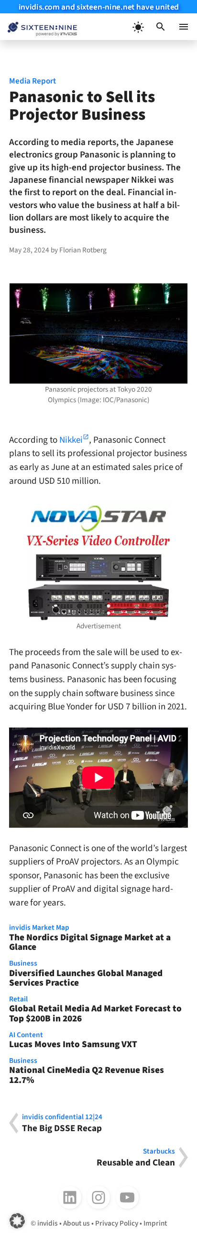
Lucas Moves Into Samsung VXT (73, 1040)
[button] (160, 26)
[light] (137, 26)
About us (76, 1223)
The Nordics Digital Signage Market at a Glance (90, 938)
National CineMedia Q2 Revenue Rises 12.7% (86, 1071)
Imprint (155, 1223)
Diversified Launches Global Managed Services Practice (86, 974)
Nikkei (71, 440)
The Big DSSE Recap (62, 1123)
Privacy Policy (116, 1223)
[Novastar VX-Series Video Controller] (98, 561)
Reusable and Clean (136, 1157)
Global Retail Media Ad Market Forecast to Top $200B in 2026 (95, 1010)
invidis (47, 1223)
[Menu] (183, 26)
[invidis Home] (38, 27)
